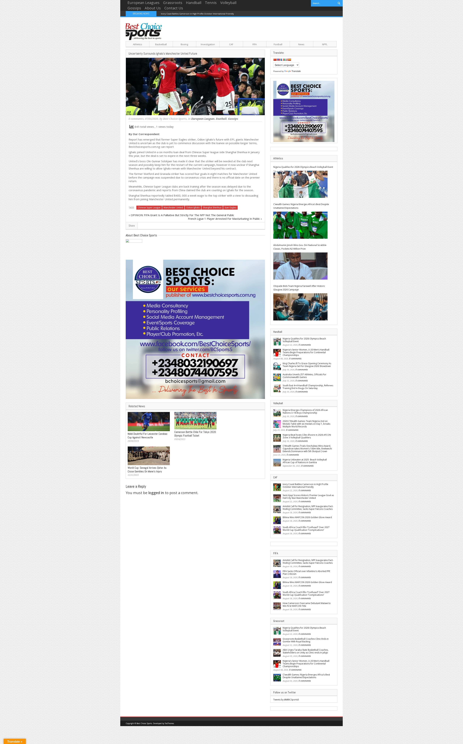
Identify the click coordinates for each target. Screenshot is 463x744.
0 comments (136, 118)
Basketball (161, 44)
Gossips (134, 8)
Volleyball (228, 2)
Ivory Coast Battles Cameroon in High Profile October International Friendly (197, 13)
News (301, 44)
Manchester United (173, 207)
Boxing (184, 44)
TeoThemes (169, 723)
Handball (193, 2)
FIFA (254, 44)
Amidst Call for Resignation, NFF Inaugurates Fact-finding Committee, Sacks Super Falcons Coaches (308, 508)
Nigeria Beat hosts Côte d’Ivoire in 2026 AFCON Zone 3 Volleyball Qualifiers (307, 436)
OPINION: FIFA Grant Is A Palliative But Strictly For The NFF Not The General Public (182, 215)
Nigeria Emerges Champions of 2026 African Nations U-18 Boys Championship (305, 411)
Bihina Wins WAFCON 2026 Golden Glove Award (307, 517)
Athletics (137, 44)
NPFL (324, 44)
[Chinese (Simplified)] (275, 59)
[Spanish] (289, 59)
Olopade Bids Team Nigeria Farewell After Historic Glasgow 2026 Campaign (299, 287)
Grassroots (172, 2)
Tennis (211, 2)
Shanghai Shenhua (212, 207)
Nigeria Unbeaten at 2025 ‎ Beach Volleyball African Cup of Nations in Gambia (305, 461)
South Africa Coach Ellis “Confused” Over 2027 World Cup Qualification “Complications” (306, 529)
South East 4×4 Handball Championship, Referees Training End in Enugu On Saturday (308, 387)
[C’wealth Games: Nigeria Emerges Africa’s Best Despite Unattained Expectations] (300, 225)
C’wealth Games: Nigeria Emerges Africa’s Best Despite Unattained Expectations (301, 206)
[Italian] (285, 59)
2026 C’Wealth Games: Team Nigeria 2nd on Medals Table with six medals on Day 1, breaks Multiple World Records (306, 424)
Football (278, 44)
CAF (231, 44)
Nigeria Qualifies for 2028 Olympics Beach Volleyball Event (303, 167)
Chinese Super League (149, 207)
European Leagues (144, 2)
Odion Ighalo (193, 207)
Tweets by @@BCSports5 (286, 699)
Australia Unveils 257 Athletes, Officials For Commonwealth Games (304, 376)
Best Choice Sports (175, 118)
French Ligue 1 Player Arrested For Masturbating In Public (224, 218)
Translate (296, 71)
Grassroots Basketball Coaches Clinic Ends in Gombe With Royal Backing (306, 640)
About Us (153, 8)
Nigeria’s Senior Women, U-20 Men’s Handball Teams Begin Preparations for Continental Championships (306, 352)
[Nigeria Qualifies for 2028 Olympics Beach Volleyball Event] (300, 184)
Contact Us (173, 8)
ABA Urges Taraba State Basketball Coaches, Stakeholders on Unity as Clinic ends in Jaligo (305, 651)
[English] (278, 59)
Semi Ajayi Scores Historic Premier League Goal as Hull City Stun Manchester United (308, 496)
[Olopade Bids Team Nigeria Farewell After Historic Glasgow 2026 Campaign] (300, 306)
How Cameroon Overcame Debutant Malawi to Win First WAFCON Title (307, 604)
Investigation (208, 44)
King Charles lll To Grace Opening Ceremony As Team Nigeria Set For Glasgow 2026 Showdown (307, 365)
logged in (156, 492)
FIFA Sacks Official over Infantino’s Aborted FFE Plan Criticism (306, 572)
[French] (282, 59)
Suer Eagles (230, 207)
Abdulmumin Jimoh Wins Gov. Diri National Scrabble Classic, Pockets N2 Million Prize (299, 247)
